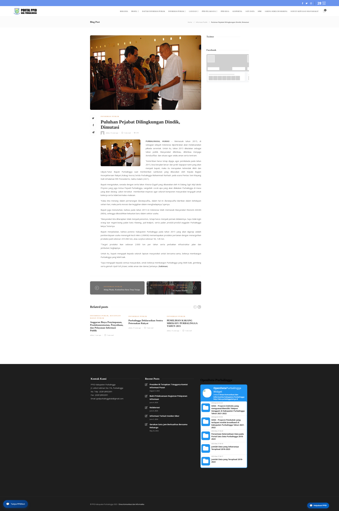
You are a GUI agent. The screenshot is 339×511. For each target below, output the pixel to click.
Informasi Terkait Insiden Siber (164, 416)
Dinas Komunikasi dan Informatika (131, 504)
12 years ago (114, 133)
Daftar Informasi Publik (153, 11)
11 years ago (137, 328)
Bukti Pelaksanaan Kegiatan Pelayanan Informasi (168, 397)
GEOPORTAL (237, 11)
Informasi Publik (176, 11)
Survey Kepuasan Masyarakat (304, 11)
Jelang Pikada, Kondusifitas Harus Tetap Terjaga (122, 290)
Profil (134, 11)
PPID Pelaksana (209, 11)
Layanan (193, 11)
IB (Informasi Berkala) (163, 285)
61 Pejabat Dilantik (180, 291)
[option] (107, 324)
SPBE (260, 11)
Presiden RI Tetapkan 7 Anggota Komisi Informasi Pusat (169, 386)
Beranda (124, 11)
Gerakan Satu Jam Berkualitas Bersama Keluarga (168, 426)
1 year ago (98, 335)
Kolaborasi (155, 407)
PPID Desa (225, 11)
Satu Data (250, 11)
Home (190, 22)
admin (108, 133)
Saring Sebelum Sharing (276, 11)
